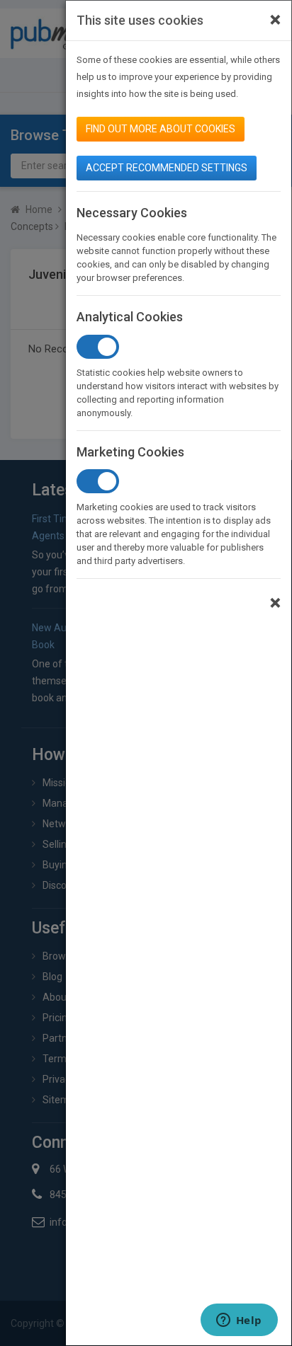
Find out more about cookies (160, 128)
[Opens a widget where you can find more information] (239, 1321)
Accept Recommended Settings (166, 167)
